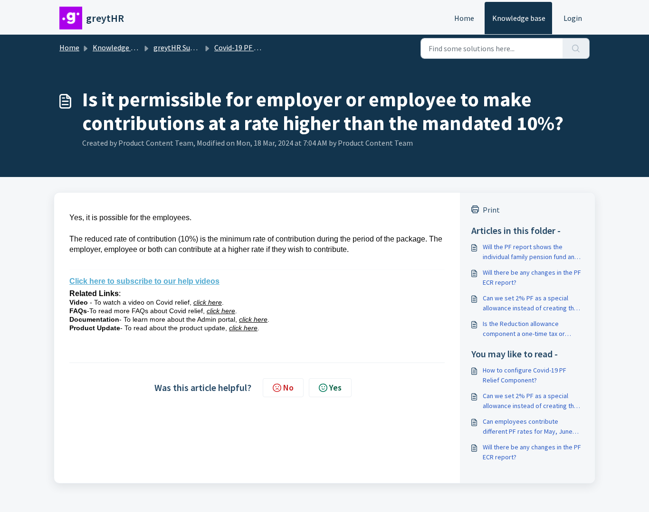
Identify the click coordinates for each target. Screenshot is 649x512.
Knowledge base (518, 18)
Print (491, 209)
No (288, 387)
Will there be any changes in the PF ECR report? (532, 277)
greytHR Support (181, 47)
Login (572, 18)
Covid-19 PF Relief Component (264, 47)
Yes (335, 387)
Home (464, 18)
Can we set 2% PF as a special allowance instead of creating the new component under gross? (530, 303)
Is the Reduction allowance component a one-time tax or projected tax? (524, 329)
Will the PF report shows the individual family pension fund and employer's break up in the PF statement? (530, 252)
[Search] (576, 48)
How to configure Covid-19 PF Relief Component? (524, 375)
